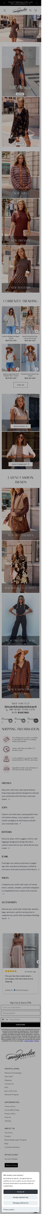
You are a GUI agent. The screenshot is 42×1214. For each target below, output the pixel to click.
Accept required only (20, 1197)
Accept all (20, 1192)
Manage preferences (20, 1203)
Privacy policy (9, 1210)
